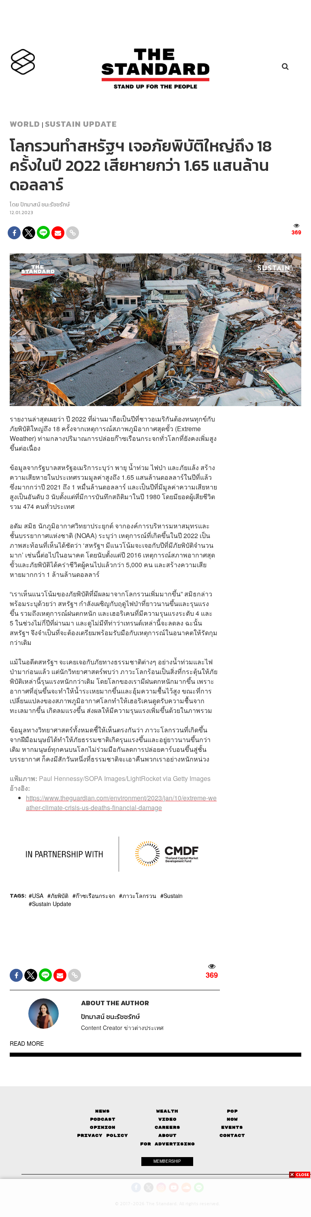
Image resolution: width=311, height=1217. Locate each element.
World (25, 124)
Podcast (102, 1119)
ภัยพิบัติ (59, 895)
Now (232, 1119)
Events (232, 1127)
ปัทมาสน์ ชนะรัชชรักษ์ (45, 204)
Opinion (102, 1127)
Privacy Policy (102, 1135)
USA (37, 895)
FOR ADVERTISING (167, 1144)
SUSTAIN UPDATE (81, 124)
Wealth (167, 1111)
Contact (232, 1135)
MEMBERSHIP (167, 1161)
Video (167, 1119)
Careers (167, 1127)
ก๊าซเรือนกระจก (95, 895)
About (167, 1135)
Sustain (173, 895)
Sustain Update (51, 904)
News (102, 1111)
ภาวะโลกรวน (139, 895)
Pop (232, 1111)
